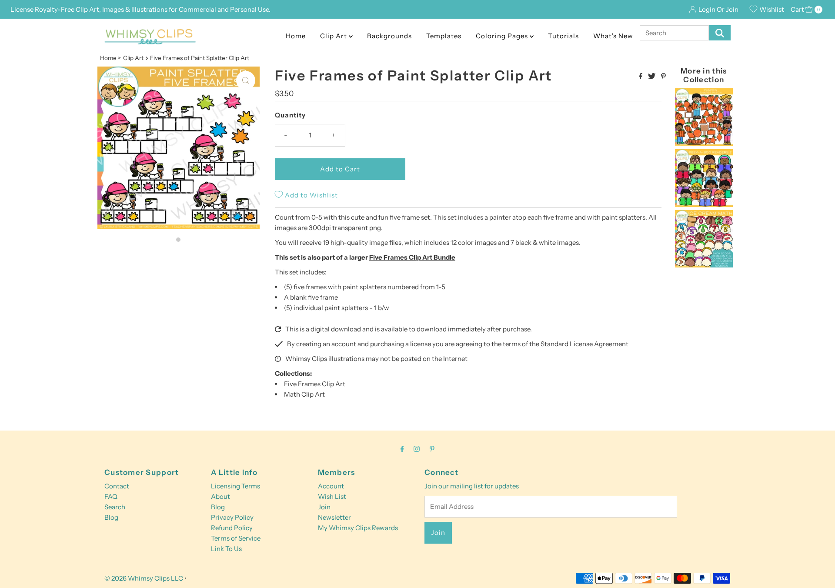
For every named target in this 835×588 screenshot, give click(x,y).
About (220, 496)
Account (331, 486)
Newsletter (334, 517)
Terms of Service (236, 538)
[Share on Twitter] (652, 76)
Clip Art (334, 36)
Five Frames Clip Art (314, 384)
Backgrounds (389, 36)
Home (296, 36)
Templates (443, 36)
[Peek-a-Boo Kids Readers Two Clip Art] (704, 204)
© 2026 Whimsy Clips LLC (143, 578)
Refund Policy (232, 528)
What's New (613, 36)
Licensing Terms (235, 486)
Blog (111, 517)
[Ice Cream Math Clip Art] (704, 265)
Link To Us (226, 549)
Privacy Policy (232, 517)
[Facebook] (402, 449)
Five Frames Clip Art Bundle (412, 257)
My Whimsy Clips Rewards (358, 528)
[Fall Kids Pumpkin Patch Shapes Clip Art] (704, 144)
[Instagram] (417, 449)
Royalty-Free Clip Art (67, 9)
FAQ (110, 496)
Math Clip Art (304, 394)
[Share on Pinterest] (663, 76)
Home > (110, 57)
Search (114, 507)
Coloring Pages (503, 36)
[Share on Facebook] (641, 76)
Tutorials (563, 36)
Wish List (332, 496)
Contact (116, 486)
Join (324, 507)
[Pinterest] (432, 449)
